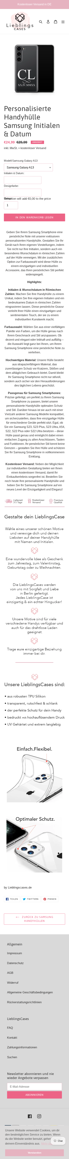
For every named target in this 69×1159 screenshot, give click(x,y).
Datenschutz (15, 963)
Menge (8, 198)
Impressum (14, 953)
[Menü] (63, 21)
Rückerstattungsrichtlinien (24, 1002)
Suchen (12, 1057)
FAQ (10, 1027)
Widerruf (12, 982)
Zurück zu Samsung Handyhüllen (37, 919)
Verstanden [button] (34, 1152)
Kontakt (12, 1037)
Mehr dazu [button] (47, 1143)
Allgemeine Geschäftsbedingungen (30, 992)
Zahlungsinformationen (22, 1047)
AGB (10, 972)
